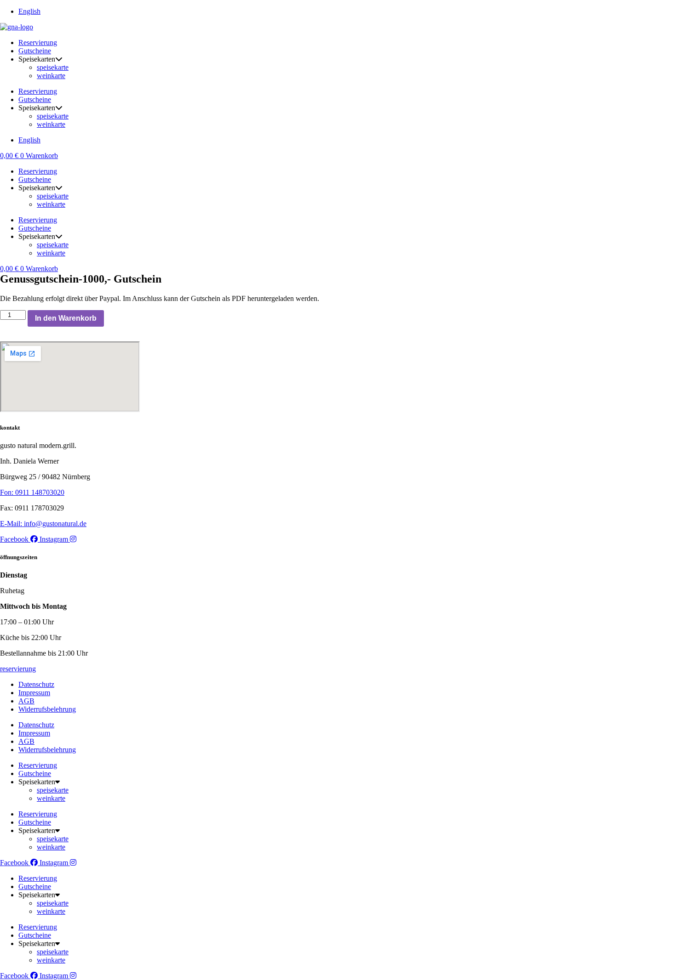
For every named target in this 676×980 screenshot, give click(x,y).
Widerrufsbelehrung (47, 709)
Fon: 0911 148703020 (32, 492)
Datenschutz (36, 684)
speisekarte (53, 67)
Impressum (34, 693)
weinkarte (51, 75)
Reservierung (37, 42)
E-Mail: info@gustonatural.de (43, 523)
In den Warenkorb (66, 318)
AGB (26, 701)
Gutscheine (34, 51)
